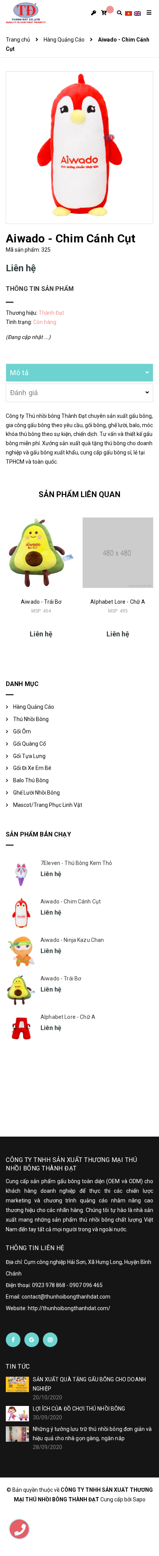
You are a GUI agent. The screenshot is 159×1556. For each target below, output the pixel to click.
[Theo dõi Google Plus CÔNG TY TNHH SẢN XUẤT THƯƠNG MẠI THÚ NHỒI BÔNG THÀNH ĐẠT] (31, 1339)
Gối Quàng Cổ (29, 744)
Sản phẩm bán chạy (38, 834)
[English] (137, 12)
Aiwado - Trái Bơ (41, 602)
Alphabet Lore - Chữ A (117, 602)
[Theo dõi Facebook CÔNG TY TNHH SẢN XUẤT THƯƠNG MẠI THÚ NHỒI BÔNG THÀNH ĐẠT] (13, 1339)
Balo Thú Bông (31, 780)
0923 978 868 (48, 1285)
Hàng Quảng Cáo (33, 707)
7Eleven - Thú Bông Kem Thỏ (76, 863)
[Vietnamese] (128, 12)
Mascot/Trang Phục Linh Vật (47, 805)
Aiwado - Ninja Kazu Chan (72, 940)
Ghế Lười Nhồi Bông (36, 793)
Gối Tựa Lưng (29, 756)
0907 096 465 (86, 1285)
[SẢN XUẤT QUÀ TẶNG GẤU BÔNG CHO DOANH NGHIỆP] (17, 1384)
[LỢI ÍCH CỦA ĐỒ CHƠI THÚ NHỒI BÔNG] (17, 1413)
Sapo (139, 1499)
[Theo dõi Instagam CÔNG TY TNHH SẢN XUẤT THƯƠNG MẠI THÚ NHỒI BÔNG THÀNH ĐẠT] (50, 1339)
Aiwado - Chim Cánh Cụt (71, 901)
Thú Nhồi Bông (31, 719)
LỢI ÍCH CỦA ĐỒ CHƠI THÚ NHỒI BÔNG (79, 1409)
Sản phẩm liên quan (79, 494)
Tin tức (18, 1366)
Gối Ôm (22, 731)
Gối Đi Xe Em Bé (32, 768)
